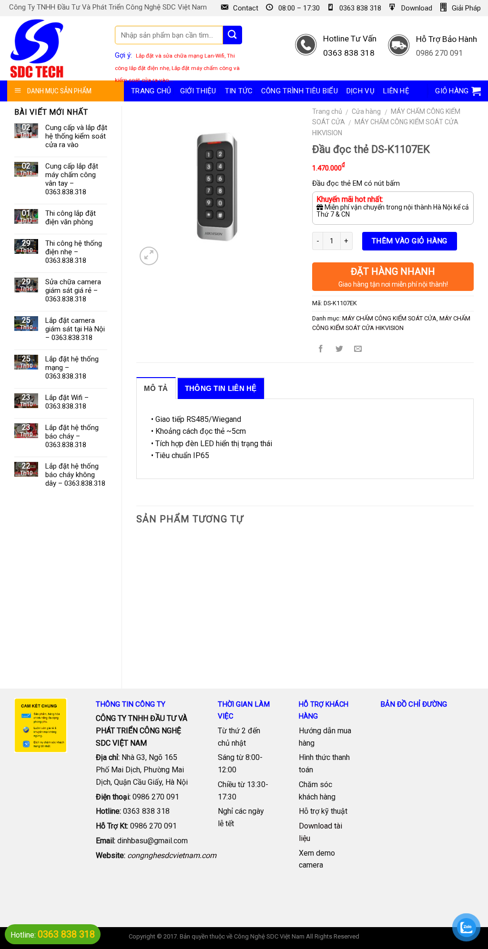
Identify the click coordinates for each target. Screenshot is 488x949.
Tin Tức (239, 91)
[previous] (137, 602)
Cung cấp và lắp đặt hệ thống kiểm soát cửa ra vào (76, 136)
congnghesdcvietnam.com (171, 855)
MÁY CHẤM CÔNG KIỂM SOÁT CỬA (389, 318)
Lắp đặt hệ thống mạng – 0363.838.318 (72, 367)
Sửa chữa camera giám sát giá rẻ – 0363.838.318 (73, 290)
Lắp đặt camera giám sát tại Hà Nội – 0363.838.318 (75, 329)
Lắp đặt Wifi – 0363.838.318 (67, 401)
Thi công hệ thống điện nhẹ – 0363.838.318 (73, 252)
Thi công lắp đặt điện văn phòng (70, 217)
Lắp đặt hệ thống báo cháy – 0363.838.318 (72, 436)
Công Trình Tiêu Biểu (299, 91)
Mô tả (156, 388)
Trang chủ (151, 91)
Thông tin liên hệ (221, 388)
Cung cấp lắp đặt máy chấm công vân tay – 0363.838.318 (71, 179)
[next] (473, 602)
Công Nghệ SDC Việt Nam (269, 936)
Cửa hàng (366, 111)
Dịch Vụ (360, 91)
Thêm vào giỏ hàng (409, 241)
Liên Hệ (396, 91)
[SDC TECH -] (37, 48)
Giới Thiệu (198, 91)
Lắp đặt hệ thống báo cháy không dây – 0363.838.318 (75, 475)
